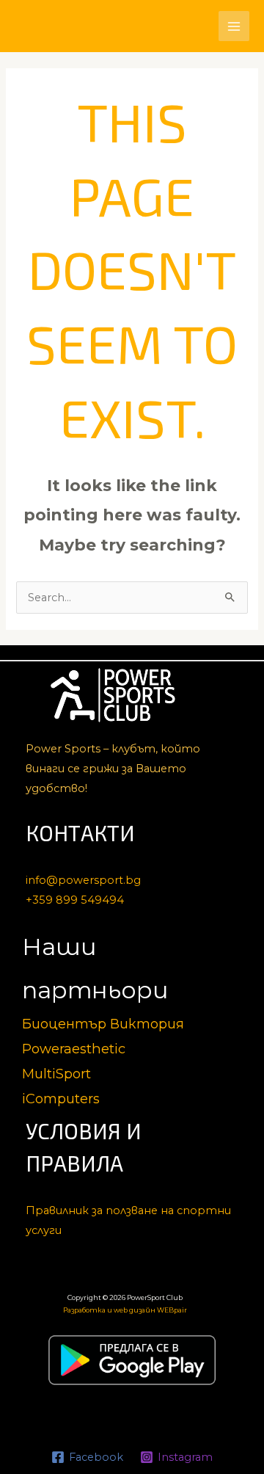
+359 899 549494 (75, 900)
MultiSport (56, 1073)
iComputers (61, 1098)
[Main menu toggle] (234, 26)
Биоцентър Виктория (103, 1023)
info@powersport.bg (83, 880)
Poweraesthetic (73, 1048)
